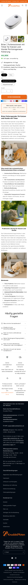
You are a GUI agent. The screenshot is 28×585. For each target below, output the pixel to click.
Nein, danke (20, 297)
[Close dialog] (26, 283)
